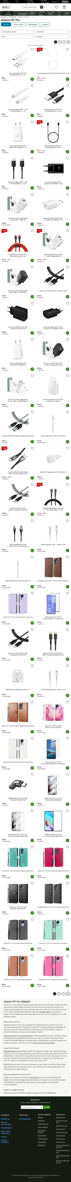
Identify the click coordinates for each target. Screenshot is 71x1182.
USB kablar (41, 1145)
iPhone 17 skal (60, 1117)
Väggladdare (42, 1142)
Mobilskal (41, 1117)
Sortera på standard (9, 32)
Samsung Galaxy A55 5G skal (62, 1161)
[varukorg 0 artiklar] (64, 7)
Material (39, 37)
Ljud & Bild (59, 13)
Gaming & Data (67, 13)
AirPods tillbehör (43, 1127)
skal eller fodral (44, 1012)
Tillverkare (40, 32)
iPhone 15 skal (60, 1135)
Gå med (46, 1107)
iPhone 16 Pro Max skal (61, 1121)
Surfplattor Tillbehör (33, 13)
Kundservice (55, 1)
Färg (3, 37)
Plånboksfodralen (10, 1051)
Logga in (65, 1)
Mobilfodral (41, 1121)
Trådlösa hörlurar (43, 1124)
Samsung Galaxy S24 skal (62, 1151)
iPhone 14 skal (60, 1139)
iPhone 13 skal (60, 1142)
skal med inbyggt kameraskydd (44, 1043)
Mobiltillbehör (23, 13)
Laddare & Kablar (41, 13)
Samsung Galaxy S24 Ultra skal (62, 1146)
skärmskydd (34, 1077)
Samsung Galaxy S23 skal (62, 1156)
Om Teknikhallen (25, 1119)
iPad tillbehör (42, 1135)
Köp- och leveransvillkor (6, 1123)
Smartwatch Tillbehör (51, 13)
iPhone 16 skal (60, 1129)
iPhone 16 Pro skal (61, 1126)
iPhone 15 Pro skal (61, 1132)
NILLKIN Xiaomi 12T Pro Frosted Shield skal (18, 1036)
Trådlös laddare (43, 1139)
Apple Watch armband (42, 1131)
